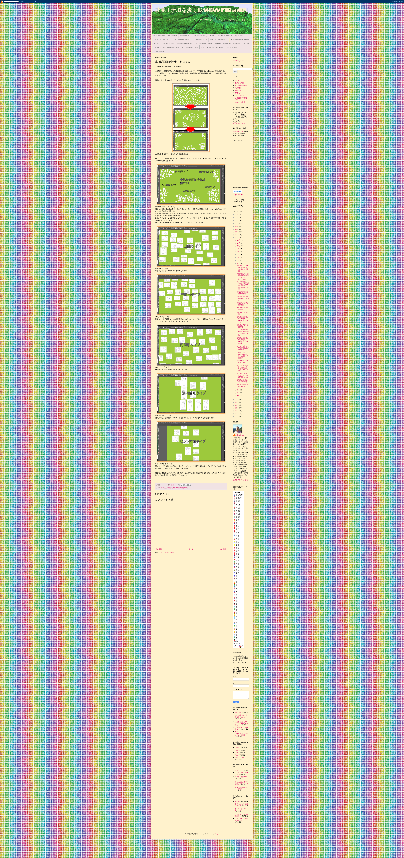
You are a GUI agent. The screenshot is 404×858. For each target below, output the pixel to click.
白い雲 (237, 748)
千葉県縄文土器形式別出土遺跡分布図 (166, 47)
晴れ (236, 750)
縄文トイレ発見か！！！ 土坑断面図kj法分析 (243, 375)
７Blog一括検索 (159, 51)
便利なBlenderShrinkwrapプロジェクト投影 (241, 733)
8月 (238, 252)
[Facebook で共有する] (188, 485)
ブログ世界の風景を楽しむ (162, 40)
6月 (238, 257)
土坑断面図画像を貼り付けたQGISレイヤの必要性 (243, 340)
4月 (238, 263)
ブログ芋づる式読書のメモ (183, 40)
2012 (237, 414)
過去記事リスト (185, 36)
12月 (239, 240)
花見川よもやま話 (201, 40)
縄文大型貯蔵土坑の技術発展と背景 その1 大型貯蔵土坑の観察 (243, 285)
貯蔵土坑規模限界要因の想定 (243, 293)
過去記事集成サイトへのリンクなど (165, 36)
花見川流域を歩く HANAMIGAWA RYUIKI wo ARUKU (201, 10)
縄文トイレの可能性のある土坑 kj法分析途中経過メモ (243, 368)
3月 (238, 390)
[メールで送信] (182, 485)
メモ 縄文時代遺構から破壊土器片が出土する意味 (243, 332)
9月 (238, 249)
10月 (239, 246)
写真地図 (238, 88)
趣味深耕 (238, 90)
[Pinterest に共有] (190, 485)
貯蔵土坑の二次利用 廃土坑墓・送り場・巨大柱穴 (243, 268)
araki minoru (239, 435)
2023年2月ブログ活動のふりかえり (241, 716)
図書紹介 (238, 93)
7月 (238, 255)
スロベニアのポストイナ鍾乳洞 (241, 788)
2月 (238, 393)
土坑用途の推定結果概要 (243, 308)
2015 (237, 405)
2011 (237, 417)
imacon (201, 834)
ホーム (191, 549)
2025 (237, 217)
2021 (237, 229)
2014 (237, 408)
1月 (238, 396)
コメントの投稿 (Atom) (166, 553)
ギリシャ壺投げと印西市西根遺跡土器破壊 (243, 348)
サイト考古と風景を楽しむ (219, 40)
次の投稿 (159, 549)
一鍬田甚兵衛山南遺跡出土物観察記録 (227, 43)
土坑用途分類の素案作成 (243, 326)
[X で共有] (186, 485)
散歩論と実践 (239, 83)
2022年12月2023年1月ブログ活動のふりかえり (241, 723)
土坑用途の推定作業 (243, 313)
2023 (237, 223)
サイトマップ (239, 80)
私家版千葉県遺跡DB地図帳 (240, 40)
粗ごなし (163, 488)
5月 (238, 260)
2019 (237, 235)
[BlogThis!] (184, 485)
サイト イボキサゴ (233, 47)
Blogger (217, 834)
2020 (237, 232)
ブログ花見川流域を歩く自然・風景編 (230, 36)
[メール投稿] (178, 485)
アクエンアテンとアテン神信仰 (241, 809)
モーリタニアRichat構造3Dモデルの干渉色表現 (242, 783)
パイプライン (239, 95)
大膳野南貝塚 (171, 488)
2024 (237, 220)
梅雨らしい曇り (240, 758)
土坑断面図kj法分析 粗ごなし (242, 385)
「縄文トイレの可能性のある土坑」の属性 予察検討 (243, 355)
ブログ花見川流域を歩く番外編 (204, 36)
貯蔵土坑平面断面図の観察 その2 (243, 298)
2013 (237, 411)
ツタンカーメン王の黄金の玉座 (241, 819)
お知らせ (238, 713)
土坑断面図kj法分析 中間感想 (242, 381)
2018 (237, 238)
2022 (237, 226)
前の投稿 (223, 549)
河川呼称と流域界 (241, 85)
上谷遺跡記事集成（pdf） (241, 99)
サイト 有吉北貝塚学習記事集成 (212, 47)
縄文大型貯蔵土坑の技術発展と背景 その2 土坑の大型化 (243, 276)
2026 (237, 215)
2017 (237, 399)
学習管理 (156, 43)
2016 (237, 402)
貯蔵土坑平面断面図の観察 (243, 304)
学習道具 (246, 43)
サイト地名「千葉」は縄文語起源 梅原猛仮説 (178, 43)
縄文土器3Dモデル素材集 (204, 43)
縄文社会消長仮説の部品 (190, 47)
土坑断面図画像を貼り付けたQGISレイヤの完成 (243, 319)
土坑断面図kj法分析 (182, 488)
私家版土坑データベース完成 (243, 361)
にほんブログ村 (238, 195)
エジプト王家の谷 (241, 777)
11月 (239, 243)
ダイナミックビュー (239, 123)
